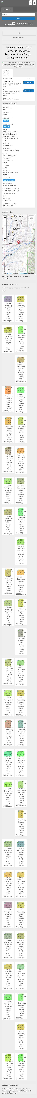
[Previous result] (19, 33)
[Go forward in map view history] (4, 246)
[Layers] (31, 218)
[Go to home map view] (4, 243)
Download (28, 82)
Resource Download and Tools (7, 73)
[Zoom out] (4, 238)
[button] (18, 242)
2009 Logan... (8, 321)
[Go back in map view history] (4, 249)
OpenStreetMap (23, 273)
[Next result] (19, 42)
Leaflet (10, 273)
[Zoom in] (4, 217)
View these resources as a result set (16, 288)
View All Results (18, 38)
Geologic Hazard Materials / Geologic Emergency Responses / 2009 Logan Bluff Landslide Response (16, 1091)
